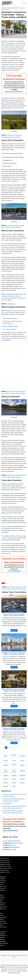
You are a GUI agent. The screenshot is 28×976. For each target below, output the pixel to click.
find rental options (17, 187)
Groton (2, 915)
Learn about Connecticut (12, 841)
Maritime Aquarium (6, 528)
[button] (26, 3)
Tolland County (4, 870)
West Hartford (4, 943)
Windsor (2, 945)
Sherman (13, 779)
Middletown (3, 935)
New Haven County (5, 866)
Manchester (3, 917)
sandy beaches (20, 245)
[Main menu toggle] (22, 3)
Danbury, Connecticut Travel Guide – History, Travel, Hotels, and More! (14, 729)
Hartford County (4, 860)
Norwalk (3, 526)
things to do (11, 845)
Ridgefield (22, 775)
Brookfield (22, 756)
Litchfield (2, 921)
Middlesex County (5, 864)
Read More (14, 630)
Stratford (5, 782)
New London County (6, 868)
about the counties (16, 843)
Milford (2, 919)
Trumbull (14, 782)
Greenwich (3, 880)
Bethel (3, 619)
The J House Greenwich (10, 329)
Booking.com (18, 338)
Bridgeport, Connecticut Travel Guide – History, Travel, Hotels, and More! (14, 653)
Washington (3, 927)
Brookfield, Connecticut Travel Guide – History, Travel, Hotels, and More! (14, 690)
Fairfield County (10, 43)
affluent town (22, 701)
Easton (22, 760)
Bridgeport (4, 507)
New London (3, 907)
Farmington (3, 931)
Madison (2, 933)
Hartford (2, 882)
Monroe (22, 765)
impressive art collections (8, 66)
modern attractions (18, 736)
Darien (6, 518)
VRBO (3, 338)
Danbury (5, 760)
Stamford (4, 493)
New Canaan (22, 536)
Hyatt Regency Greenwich (10, 318)
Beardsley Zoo (9, 511)
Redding (14, 775)
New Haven (3, 886)
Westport (22, 516)
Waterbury (3, 908)
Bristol (2, 895)
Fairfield (5, 765)
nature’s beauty (14, 847)
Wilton (5, 538)
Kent (1, 901)
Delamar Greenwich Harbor (10, 326)
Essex (1, 913)
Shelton (6, 779)
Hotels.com (8, 338)
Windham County (5, 872)
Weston (22, 782)
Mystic (2, 884)
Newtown (22, 770)
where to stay (12, 849)
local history (12, 98)
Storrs (1, 925)
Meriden (2, 937)
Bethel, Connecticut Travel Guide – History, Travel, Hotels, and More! (14, 614)
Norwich (2, 939)
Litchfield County (5, 862)
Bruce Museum (13, 249)
